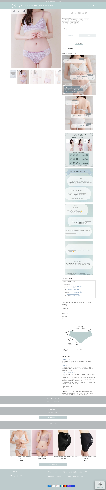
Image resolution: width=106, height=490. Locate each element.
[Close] (104, 481)
